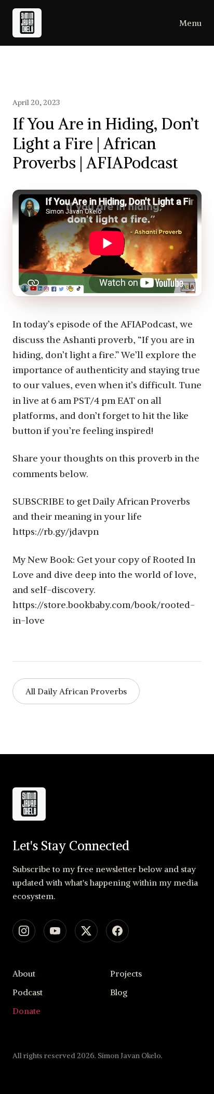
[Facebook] (117, 930)
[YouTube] (55, 930)
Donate (26, 1011)
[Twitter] (86, 930)
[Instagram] (23, 930)
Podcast (27, 992)
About (23, 973)
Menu (190, 23)
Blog (118, 992)
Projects (126, 973)
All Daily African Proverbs (76, 691)
